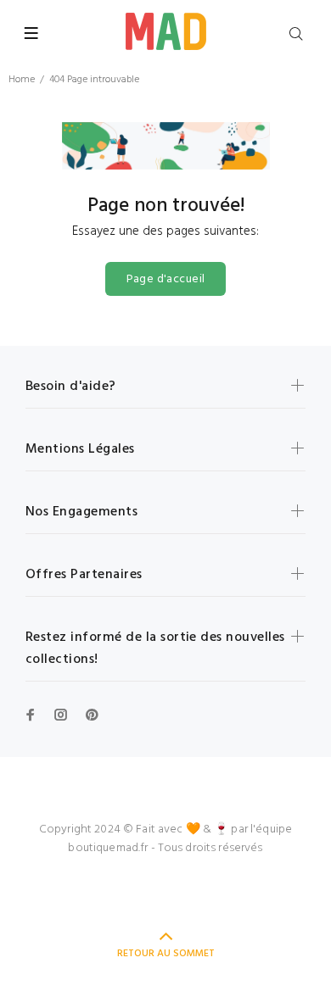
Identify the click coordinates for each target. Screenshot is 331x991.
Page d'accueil (165, 279)
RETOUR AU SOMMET (166, 953)
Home (21, 79)
